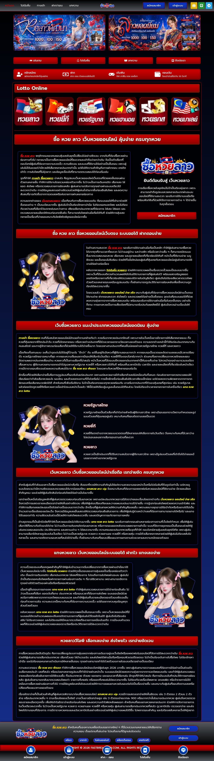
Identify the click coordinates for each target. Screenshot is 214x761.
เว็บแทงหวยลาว (51, 201)
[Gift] (194, 5)
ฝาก (72, 73)
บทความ (74, 6)
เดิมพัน (120, 73)
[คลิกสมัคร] (20, 74)
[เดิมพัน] (112, 74)
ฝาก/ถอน (57, 6)
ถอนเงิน (167, 73)
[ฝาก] (66, 74)
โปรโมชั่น (25, 6)
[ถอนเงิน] (157, 74)
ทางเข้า (41, 6)
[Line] (201, 5)
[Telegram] (209, 5)
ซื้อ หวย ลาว (27, 156)
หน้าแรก (9, 6)
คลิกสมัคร (30, 73)
